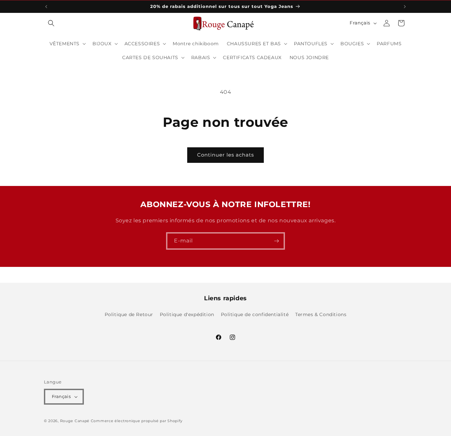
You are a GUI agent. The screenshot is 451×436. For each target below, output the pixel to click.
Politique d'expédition (187, 314)
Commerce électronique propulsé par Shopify (137, 420)
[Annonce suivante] (405, 6)
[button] (51, 23)
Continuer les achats (225, 155)
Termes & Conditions (320, 314)
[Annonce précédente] (46, 6)
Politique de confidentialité (255, 314)
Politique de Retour (129, 314)
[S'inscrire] (276, 241)
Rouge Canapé (75, 420)
